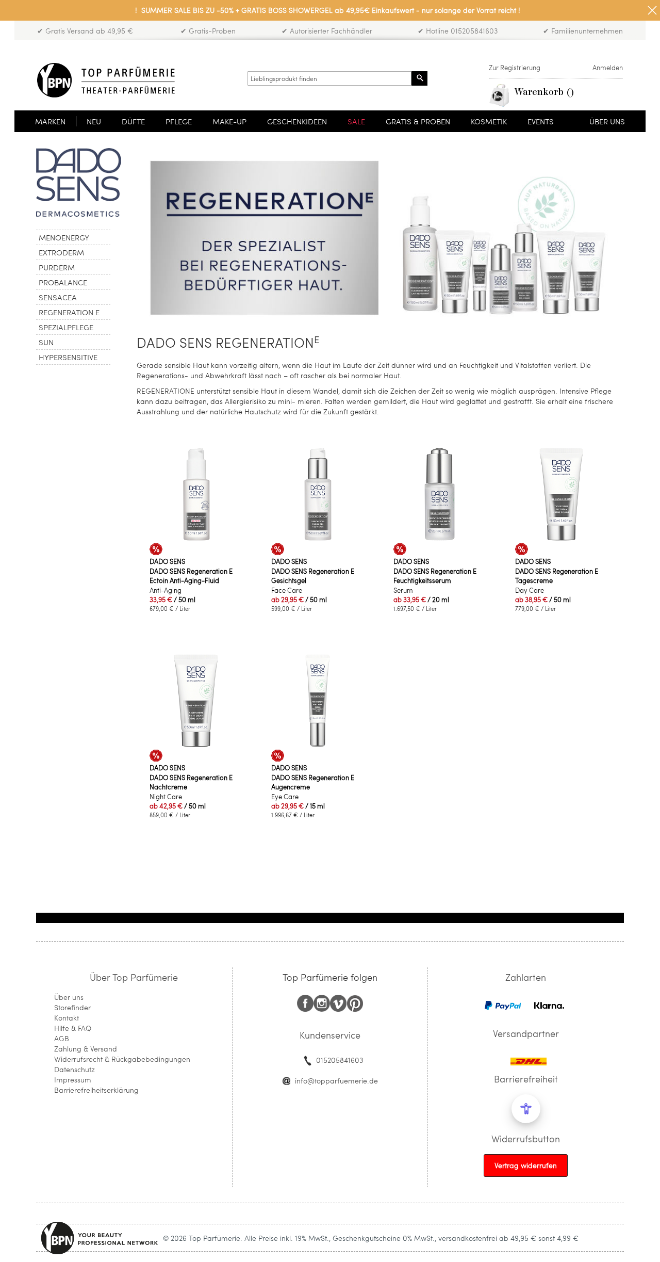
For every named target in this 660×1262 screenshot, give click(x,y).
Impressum (72, 1080)
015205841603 (339, 1060)
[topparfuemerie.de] (106, 80)
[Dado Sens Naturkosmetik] (78, 214)
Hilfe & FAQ (72, 1028)
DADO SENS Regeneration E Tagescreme (556, 576)
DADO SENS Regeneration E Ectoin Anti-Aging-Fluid (191, 576)
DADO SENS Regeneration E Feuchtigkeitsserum (434, 576)
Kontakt (66, 1018)
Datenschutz (74, 1069)
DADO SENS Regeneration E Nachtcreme (191, 782)
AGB (61, 1038)
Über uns (69, 997)
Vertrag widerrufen (525, 1165)
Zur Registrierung (514, 67)
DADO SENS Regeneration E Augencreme (312, 782)
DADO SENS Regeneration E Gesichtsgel (312, 576)
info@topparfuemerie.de (336, 1081)
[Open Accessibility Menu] (526, 1108)
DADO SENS (167, 561)
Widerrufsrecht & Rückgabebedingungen (122, 1059)
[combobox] (329, 78)
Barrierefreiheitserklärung (96, 1090)
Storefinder (72, 1007)
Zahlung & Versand (85, 1049)
